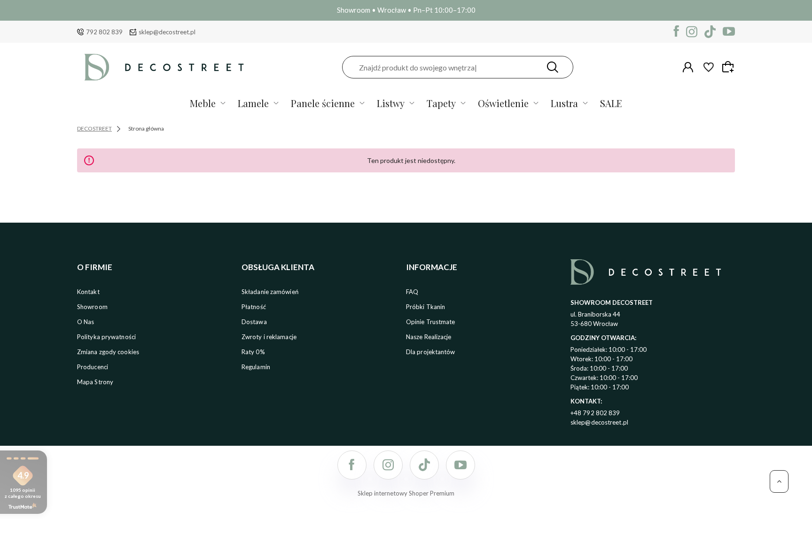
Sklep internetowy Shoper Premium (406, 493)
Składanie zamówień (270, 291)
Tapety (441, 103)
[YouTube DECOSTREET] (729, 31)
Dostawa (254, 322)
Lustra (564, 103)
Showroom (92, 306)
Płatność (254, 306)
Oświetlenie (503, 103)
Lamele (253, 103)
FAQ (412, 291)
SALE (611, 103)
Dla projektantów (430, 352)
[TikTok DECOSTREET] (710, 31)
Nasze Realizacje (429, 337)
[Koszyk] (729, 66)
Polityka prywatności (106, 337)
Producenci (92, 367)
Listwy (391, 103)
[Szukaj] (552, 67)
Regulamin (256, 367)
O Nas (85, 322)
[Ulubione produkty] (708, 67)
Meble (203, 103)
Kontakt (88, 291)
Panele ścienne (323, 103)
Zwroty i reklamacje (269, 337)
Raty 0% (253, 352)
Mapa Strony (95, 382)
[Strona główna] (164, 67)
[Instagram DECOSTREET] (691, 31)
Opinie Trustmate (430, 322)
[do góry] (779, 481)
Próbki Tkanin (425, 306)
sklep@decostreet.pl (167, 32)
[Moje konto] (688, 67)
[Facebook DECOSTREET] (676, 31)
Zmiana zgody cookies (108, 352)
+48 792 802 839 (595, 413)
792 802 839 (104, 32)
